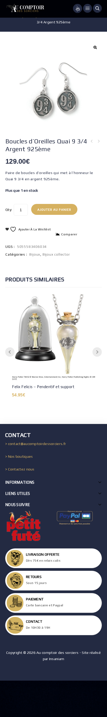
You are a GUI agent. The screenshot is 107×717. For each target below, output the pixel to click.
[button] (95, 47)
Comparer (69, 234)
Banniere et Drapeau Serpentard (98, 141)
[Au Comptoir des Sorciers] (24, 9)
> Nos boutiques (19, 456)
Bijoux (34, 254)
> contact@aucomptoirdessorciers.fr (35, 444)
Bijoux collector (56, 254)
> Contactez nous (20, 469)
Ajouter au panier (54, 209)
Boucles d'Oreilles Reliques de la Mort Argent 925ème (92, 141)
